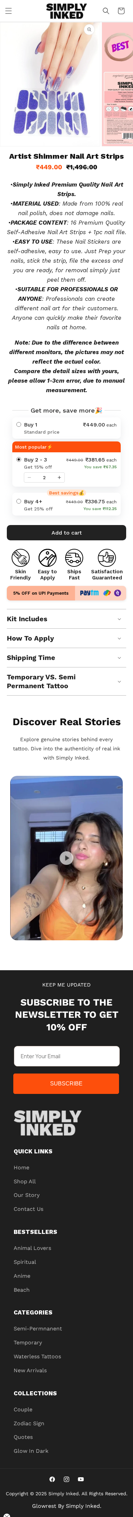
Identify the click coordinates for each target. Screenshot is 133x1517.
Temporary (28, 1342)
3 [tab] (71, 947)
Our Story (27, 1195)
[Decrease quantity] (29, 477)
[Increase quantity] (59, 477)
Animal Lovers (32, 1248)
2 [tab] (61, 947)
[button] (8, 10)
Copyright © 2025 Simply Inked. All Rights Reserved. (67, 1493)
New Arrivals (30, 1370)
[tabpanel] (66, 858)
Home (21, 1167)
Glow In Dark (31, 1451)
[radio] (66, 428)
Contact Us (28, 1209)
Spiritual (25, 1262)
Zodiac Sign (29, 1423)
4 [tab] (81, 947)
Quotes (23, 1437)
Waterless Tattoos (37, 1356)
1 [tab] (51, 947)
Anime (22, 1276)
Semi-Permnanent (38, 1328)
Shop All (25, 1181)
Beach (22, 1290)
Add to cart (66, 532)
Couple (23, 1409)
